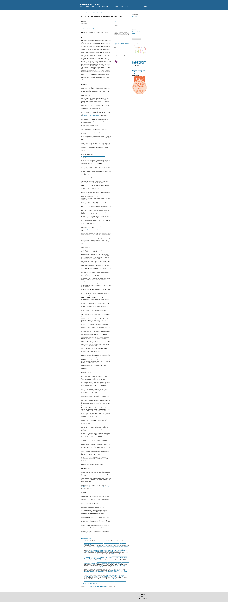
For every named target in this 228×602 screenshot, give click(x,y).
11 (91, 583)
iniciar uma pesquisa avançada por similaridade (98, 586)
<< (81, 583)
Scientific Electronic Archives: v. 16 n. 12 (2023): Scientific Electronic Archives (105, 551)
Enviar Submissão (136, 38)
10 (90, 583)
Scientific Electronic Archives (90, 4)
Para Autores (134, 18)
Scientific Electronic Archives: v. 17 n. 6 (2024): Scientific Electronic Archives (113, 576)
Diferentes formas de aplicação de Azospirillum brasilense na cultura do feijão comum (104, 571)
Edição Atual (82, 6)
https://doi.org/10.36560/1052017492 (90, 28)
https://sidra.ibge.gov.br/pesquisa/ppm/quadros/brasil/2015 (93, 229)
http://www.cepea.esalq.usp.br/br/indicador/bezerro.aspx (93, 156)
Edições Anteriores (90, 6)
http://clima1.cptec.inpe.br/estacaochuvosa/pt (91, 115)
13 (93, 583)
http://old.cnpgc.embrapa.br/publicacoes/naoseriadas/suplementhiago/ (95, 486)
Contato (121, 6)
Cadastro (143, 0)
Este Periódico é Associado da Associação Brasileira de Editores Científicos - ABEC (139, 62)
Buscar (146, 6)
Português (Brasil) (136, 31)
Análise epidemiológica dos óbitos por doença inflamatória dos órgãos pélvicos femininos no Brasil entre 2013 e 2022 (105, 557)
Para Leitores (134, 16)
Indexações (82, 8)
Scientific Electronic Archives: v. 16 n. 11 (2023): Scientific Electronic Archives (106, 547)
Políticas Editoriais (106, 6)
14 (94, 583)
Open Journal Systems (136, 24)
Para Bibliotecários (135, 19)
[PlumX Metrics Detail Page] (116, 61)
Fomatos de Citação (118, 37)
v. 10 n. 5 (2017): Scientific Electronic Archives (97, 12)
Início (82, 12)
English (133, 33)
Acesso (147, 0)
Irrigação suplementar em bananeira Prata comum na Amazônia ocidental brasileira (104, 566)
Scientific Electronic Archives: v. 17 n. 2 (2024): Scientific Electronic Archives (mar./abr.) (104, 563)
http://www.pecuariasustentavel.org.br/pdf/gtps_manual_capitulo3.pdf (96, 467)
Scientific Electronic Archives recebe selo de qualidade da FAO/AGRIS (139, 72)
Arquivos (86, 12)
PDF (116, 21)
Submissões (98, 6)
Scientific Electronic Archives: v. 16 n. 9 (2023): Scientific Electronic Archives (108, 555)
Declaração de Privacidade (92, 8)
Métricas (126, 6)
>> (96, 583)
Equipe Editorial (115, 6)
